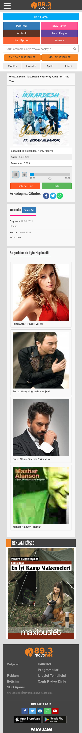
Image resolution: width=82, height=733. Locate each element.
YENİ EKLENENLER (60, 57)
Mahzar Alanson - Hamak (27, 526)
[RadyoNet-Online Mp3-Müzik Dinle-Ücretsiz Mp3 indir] (41, 5)
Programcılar (48, 670)
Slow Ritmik (59, 25)
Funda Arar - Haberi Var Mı (28, 323)
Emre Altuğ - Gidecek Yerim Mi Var (32, 459)
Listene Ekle (25, 186)
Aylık (50, 66)
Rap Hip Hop (22, 40)
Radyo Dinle (47, 692)
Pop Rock (21, 25)
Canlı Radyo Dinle (52, 681)
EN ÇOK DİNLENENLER (22, 57)
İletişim (13, 681)
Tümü (68, 66)
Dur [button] (24, 174)
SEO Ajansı (16, 687)
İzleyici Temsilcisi (52, 676)
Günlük (12, 66)
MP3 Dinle (12, 692)
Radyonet (13, 664)
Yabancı (59, 40)
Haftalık (31, 66)
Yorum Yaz (29, 210)
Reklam (13, 676)
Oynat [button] (16, 175)
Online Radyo (33, 692)
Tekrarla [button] (50, 178)
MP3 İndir (22, 692)
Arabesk (22, 33)
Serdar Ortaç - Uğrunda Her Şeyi (31, 391)
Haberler (44, 664)
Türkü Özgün (59, 33)
